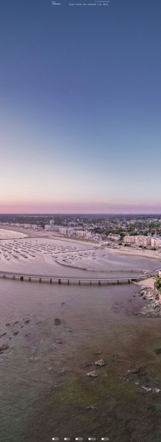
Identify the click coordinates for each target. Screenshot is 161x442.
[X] (106, 1)
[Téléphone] (97, 1)
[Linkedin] (108, 1)
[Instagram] (103, 1)
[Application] (99, 1)
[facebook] (101, 1)
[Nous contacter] (95, 1)
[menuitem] (71, 4)
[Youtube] (105, 1)
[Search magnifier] (92, 228)
